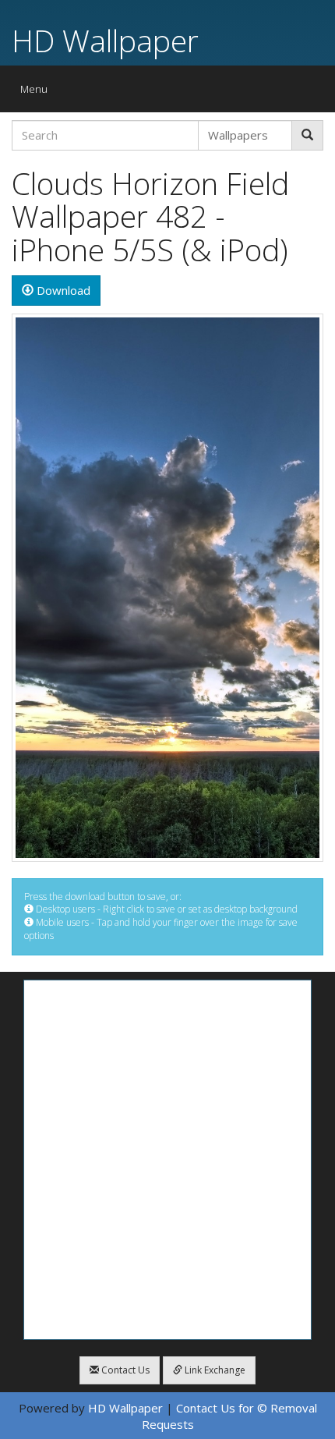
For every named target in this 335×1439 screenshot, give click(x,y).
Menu (37, 92)
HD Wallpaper (105, 40)
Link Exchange (213, 1370)
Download (62, 290)
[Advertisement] (167, 1159)
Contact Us (124, 1370)
